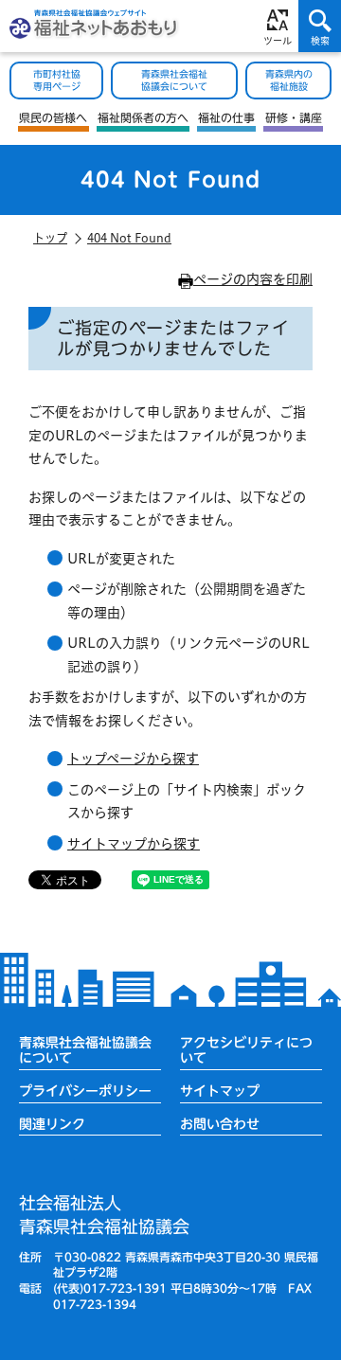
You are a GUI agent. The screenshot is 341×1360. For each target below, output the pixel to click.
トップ (50, 237)
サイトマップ (220, 1091)
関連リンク (52, 1124)
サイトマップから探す (133, 843)
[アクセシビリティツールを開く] (277, 26)
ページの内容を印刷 (253, 279)
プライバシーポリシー (85, 1091)
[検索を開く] (319, 26)
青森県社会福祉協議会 (104, 1214)
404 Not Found (129, 237)
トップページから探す (133, 758)
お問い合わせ (220, 1124)
